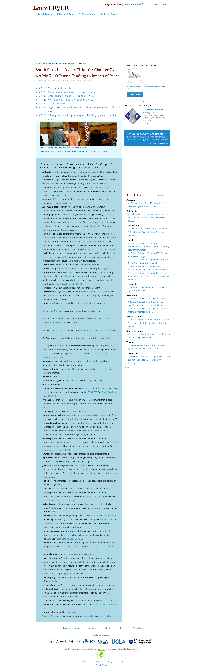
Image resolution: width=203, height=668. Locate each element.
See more (161, 195)
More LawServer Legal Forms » (140, 100)
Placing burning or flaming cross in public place (72, 91)
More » (127, 367)
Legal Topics (44, 14)
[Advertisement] (101, 40)
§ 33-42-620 (91, 392)
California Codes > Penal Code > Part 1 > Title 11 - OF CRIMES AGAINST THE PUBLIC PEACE (148, 217)
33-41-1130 (94, 353)
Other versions (83, 80)
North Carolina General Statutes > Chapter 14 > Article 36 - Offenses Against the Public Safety (149, 323)
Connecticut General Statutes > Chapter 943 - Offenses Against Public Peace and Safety (148, 232)
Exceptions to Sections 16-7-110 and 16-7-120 (71, 95)
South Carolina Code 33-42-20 (102, 249)
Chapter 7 (71, 63)
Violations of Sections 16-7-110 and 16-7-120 (70, 99)
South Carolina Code (45, 63)
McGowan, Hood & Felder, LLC (153, 111)
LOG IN (155, 4)
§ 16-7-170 (41, 115)
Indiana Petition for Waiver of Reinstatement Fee (146, 87)
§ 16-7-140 (41, 99)
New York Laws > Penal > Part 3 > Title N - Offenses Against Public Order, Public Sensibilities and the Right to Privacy (148, 301)
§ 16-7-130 (41, 95)
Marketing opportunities (70, 628)
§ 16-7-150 (41, 103)
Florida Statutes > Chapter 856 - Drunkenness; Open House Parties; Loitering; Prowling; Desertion (149, 246)
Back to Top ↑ (101, 665)
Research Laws (66, 14)
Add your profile (122, 4)
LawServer (50, 9)
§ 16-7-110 (41, 88)
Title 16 (60, 63)
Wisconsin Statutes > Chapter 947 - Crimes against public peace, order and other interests (149, 359)
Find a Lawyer (89, 14)
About (107, 628)
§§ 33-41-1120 (78, 353)
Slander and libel (56, 103)
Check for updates (65, 80)
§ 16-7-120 (41, 91)
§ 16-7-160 (41, 107)
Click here (44, 151)
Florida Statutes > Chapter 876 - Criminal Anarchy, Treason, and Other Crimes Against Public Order (148, 276)
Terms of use (138, 628)
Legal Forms (110, 14)
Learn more (135, 94)
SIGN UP (167, 4)
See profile (148, 123)
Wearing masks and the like (62, 88)
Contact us (92, 628)
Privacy (121, 628)
